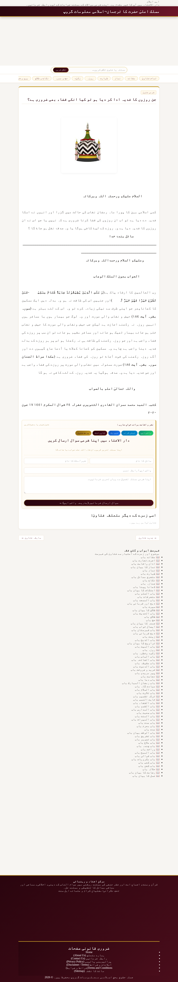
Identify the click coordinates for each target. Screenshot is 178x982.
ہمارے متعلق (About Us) (89, 955)
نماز (118, 78)
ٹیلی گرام (129, 433)
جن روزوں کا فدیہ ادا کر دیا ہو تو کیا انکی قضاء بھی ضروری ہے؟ (91, 99)
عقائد (131, 78)
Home (89, 952)
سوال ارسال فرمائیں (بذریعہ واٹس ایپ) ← (88, 502)
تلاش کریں (61, 70)
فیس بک (114, 433)
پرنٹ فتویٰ (83, 433)
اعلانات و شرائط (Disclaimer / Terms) (89, 964)
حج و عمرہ (61, 78)
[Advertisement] (89, 41)
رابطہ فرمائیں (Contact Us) (89, 958)
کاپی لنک (100, 433)
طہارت (104, 78)
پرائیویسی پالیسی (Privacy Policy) (89, 961)
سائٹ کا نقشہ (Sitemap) (89, 970)
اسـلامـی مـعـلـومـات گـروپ (91, 977)
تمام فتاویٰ (149, 78)
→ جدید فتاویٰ (148, 537)
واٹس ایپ (146, 433)
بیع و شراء (21, 78)
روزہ (90, 78)
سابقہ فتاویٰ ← (31, 537)
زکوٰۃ (77, 78)
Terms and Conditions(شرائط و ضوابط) (89, 967)
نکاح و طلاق (42, 78)
